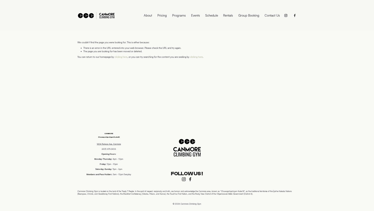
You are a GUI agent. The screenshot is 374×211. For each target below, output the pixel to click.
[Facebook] (295, 15)
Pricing (162, 15)
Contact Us (272, 15)
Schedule (211, 15)
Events (195, 15)
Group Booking (248, 15)
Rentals (228, 15)
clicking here (121, 56)
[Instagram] (286, 15)
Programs (179, 15)
